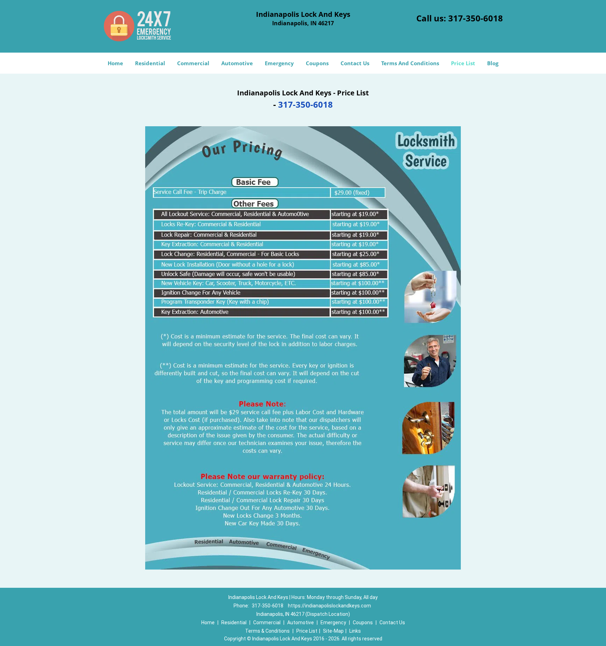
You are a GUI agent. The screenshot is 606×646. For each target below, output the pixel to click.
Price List (463, 63)
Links (355, 631)
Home (115, 63)
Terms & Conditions (267, 631)
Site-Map (333, 631)
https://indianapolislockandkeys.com (329, 605)
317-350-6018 (475, 18)
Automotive (237, 63)
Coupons (317, 63)
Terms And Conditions (410, 63)
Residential (150, 63)
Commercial (193, 63)
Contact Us (355, 63)
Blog (492, 63)
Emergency (279, 63)
